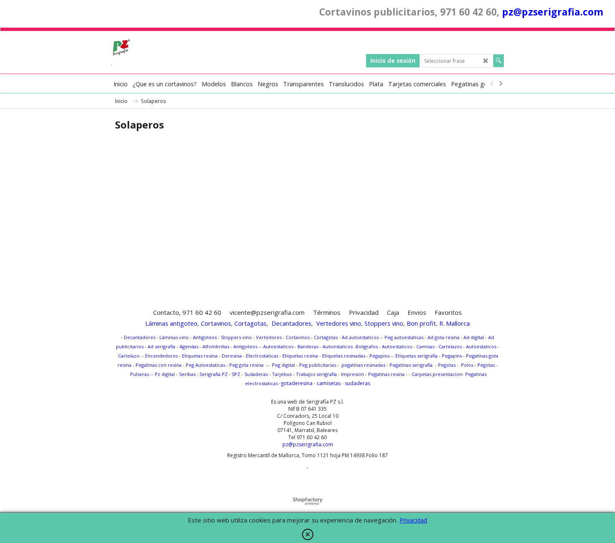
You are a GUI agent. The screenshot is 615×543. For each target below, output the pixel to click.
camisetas (329, 383)
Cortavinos (216, 323)
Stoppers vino (383, 323)
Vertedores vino (338, 323)
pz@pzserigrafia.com (552, 11)
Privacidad (413, 520)
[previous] (492, 83)
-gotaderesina (296, 383)
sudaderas (357, 383)
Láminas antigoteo (171, 323)
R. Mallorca (454, 323)
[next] (500, 83)
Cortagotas (250, 323)
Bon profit (421, 323)
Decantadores (291, 323)
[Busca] (498, 60)
